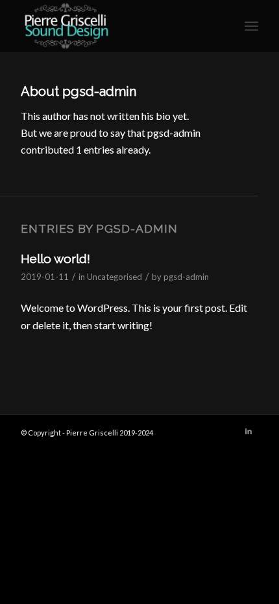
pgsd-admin (186, 277)
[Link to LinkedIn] (248, 431)
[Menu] (251, 25)
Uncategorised (114, 277)
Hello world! (55, 258)
